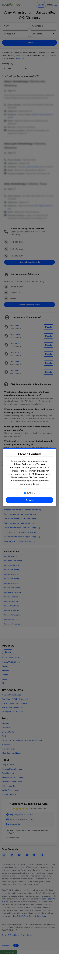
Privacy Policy (21, 464)
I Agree (31, 492)
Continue (30, 500)
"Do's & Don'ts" (37, 477)
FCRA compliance (41, 474)
